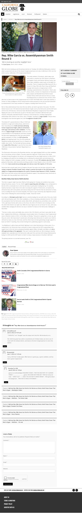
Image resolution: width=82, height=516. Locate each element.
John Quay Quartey (9, 317)
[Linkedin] (15, 264)
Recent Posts (12, 246)
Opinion (45, 14)
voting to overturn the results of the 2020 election (39, 169)
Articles (11, 19)
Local (23, 14)
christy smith (43, 315)
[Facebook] (4, 264)
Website (5, 469)
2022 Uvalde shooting (21, 315)
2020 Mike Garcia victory (45, 314)
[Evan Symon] (6, 253)
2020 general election (34, 314)
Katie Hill (16, 317)
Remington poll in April (16, 197)
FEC (54, 315)
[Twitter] (10, 264)
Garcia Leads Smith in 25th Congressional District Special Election (34, 300)
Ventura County (11, 319)
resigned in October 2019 (34, 118)
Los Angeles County (38, 317)
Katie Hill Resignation (23, 317)
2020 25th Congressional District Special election (18, 314)
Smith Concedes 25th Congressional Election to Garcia (33, 271)
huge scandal (43, 116)
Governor (7, 14)
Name (5, 456)
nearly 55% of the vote (10, 145)
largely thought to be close (13, 132)
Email (5, 462)
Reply (5, 346)
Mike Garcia (53, 317)
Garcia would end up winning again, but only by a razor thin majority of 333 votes (30, 164)
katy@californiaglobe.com (17, 490)
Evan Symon (6, 64)
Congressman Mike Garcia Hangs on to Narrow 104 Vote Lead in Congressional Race (36, 286)
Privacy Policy (8, 504)
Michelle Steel (47, 317)
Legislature (16, 14)
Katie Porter (31, 317)
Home (5, 19)
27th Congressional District (33, 315)
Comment (6, 440)
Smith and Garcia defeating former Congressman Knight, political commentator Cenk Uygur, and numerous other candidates (16, 128)
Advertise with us (9, 507)
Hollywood (37, 14)
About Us (6, 497)
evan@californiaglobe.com (38, 490)
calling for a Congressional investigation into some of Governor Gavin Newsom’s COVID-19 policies (28, 171)
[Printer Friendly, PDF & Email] (29, 242)
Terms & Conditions (9, 501)
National (29, 14)
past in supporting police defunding (34, 184)
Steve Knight (4, 319)
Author (4, 246)
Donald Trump (49, 315)
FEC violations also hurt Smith (47, 160)
